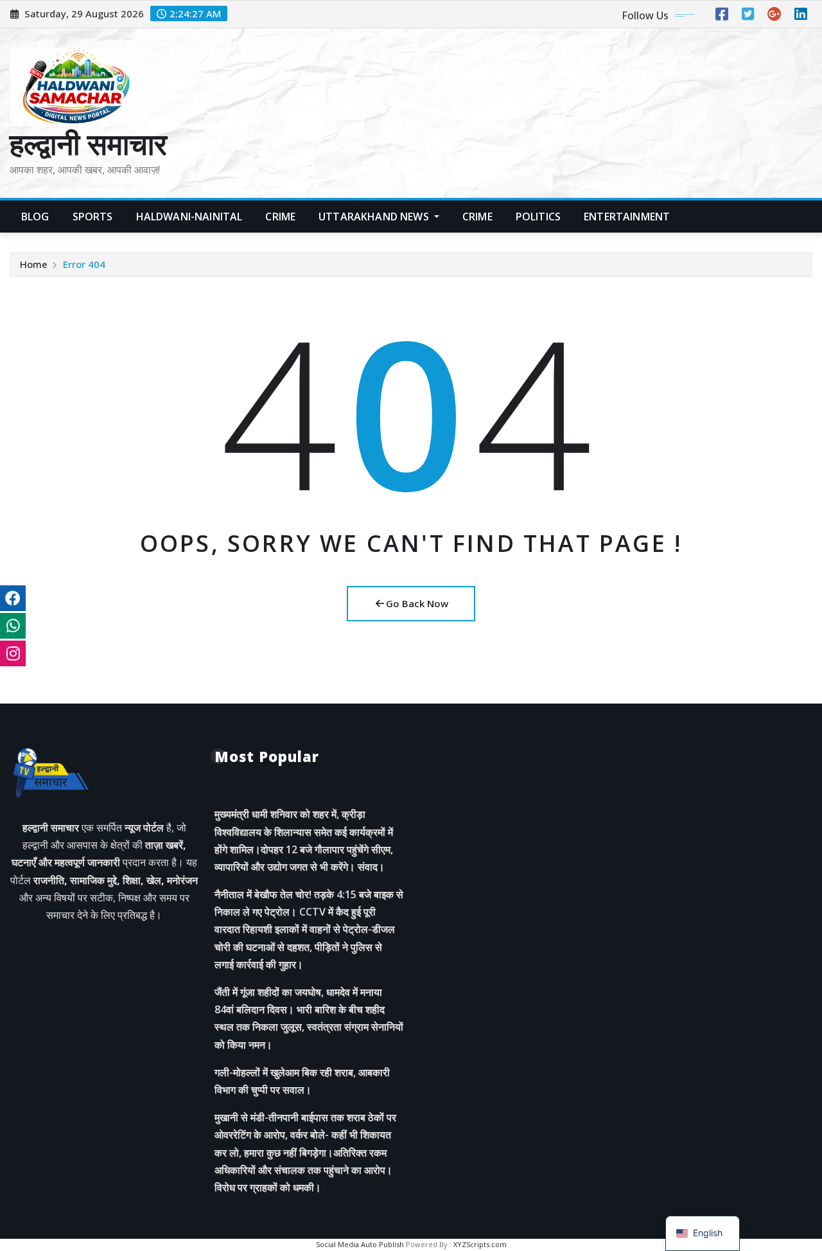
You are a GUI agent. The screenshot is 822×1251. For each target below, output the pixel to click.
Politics (538, 216)
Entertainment (627, 216)
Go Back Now (417, 603)
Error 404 (84, 264)
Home (34, 264)
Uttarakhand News (375, 216)
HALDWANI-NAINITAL (189, 216)
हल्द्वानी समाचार (88, 143)
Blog (35, 216)
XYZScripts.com (480, 1244)
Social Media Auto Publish (360, 1244)
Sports (93, 216)
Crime (280, 216)
